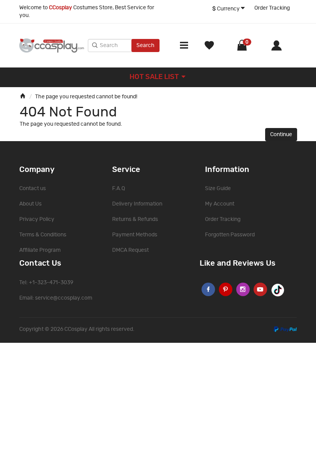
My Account (219, 204)
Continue (281, 134)
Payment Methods (134, 235)
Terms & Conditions (42, 235)
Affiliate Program (40, 250)
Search (145, 45)
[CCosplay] (51, 45)
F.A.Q (118, 188)
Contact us (32, 188)
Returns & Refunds (135, 219)
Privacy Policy (36, 219)
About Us (30, 204)
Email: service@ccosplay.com (55, 298)
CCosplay (75, 329)
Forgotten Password (230, 235)
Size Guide (218, 188)
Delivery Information (137, 204)
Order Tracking (272, 8)
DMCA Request (130, 250)
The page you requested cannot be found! (86, 96)
